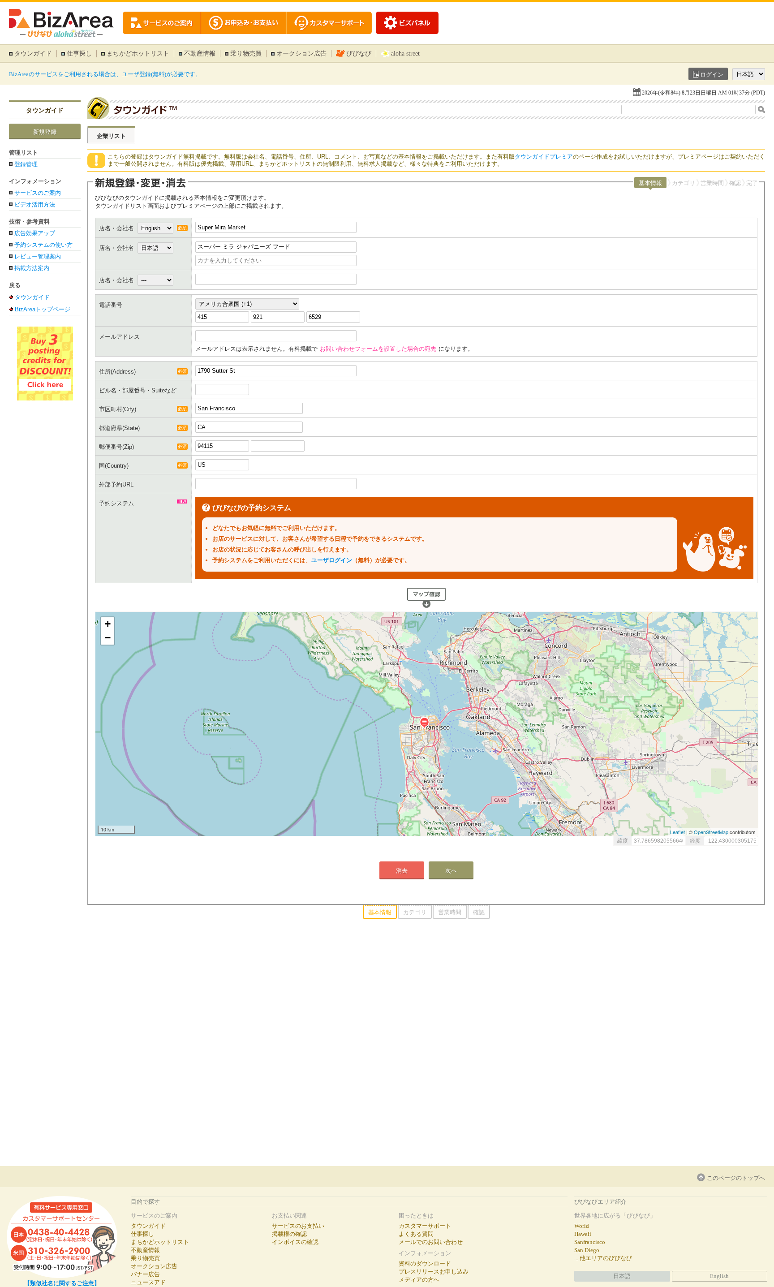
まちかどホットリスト (138, 53)
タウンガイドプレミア (544, 156)
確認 (735, 183)
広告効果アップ (34, 233)
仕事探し (79, 53)
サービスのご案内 (37, 193)
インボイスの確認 (295, 1242)
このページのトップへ (736, 1178)
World (581, 1225)
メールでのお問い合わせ (431, 1242)
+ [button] (108, 623)
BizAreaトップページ (42, 309)
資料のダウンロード (425, 1263)
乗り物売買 (246, 53)
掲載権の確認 (289, 1234)
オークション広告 (301, 53)
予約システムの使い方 (43, 245)
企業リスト (111, 136)
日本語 (622, 1276)
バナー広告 (145, 1274)
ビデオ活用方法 (34, 204)
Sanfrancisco (589, 1242)
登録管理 (26, 164)
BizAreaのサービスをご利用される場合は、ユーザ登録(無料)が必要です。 (105, 74)
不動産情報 (199, 53)
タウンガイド (33, 53)
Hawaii (582, 1234)
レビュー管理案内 (37, 256)
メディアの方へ (419, 1279)
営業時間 (712, 183)
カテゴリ (683, 183)
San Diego (586, 1250)
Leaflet (677, 831)
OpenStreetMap (711, 831)
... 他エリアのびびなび (603, 1258)
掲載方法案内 (31, 268)
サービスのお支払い (298, 1225)
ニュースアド (148, 1282)
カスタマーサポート (425, 1225)
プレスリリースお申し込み (434, 1271)
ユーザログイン (331, 560)
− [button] (108, 637)
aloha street (405, 53)
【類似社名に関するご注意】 (62, 1283)
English (719, 1276)
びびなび (358, 53)
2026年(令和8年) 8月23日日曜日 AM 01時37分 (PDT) (703, 93)
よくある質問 (416, 1234)
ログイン (711, 74)
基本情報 (650, 183)
